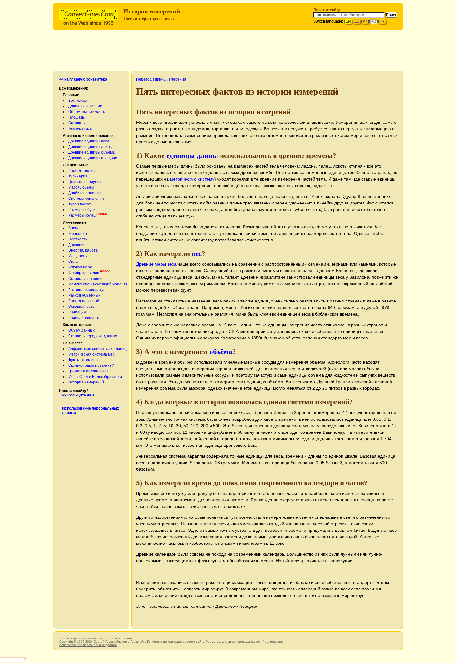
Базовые (71, 95)
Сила (73, 261)
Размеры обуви (82, 210)
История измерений (86, 382)
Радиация (77, 312)
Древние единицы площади (92, 158)
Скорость (76, 123)
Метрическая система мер (91, 354)
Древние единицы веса (88, 141)
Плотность (77, 239)
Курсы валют (79, 204)
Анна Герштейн (133, 641)
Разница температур (86, 290)
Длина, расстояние (85, 106)
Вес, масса (77, 100)
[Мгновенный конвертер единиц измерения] (89, 16)
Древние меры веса (156, 264)
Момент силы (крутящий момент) (97, 284)
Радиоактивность (83, 318)
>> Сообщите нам (78, 395)
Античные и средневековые (88, 135)
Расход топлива (82, 170)
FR (382, 21)
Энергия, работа (83, 250)
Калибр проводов (83, 273)
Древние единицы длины (90, 147)
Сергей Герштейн (107, 641)
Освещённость (81, 306)
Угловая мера (80, 267)
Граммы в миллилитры (88, 371)
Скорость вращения (86, 278)
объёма (220, 351)
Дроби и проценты (84, 193)
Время (74, 228)
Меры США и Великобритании (95, 376)
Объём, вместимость (86, 112)
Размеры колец (82, 215)
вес (197, 253)
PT (365, 21)
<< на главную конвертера (83, 79)
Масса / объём (81, 187)
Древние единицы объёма (91, 152)
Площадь (76, 117)
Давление (77, 245)
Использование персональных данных (88, 645)
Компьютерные (77, 325)
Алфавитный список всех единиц (97, 349)
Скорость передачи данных (92, 336)
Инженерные (75, 222)
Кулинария (77, 176)
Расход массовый (83, 301)
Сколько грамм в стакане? (91, 365)
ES (356, 21)
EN (348, 21)
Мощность (77, 256)
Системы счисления (86, 198)
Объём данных (81, 330)
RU (373, 21)
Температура (80, 128)
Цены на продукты (84, 182)
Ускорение (77, 233)
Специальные (75, 165)
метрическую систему (192, 179)
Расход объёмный (84, 295)
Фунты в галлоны (83, 360)
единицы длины (192, 155)
